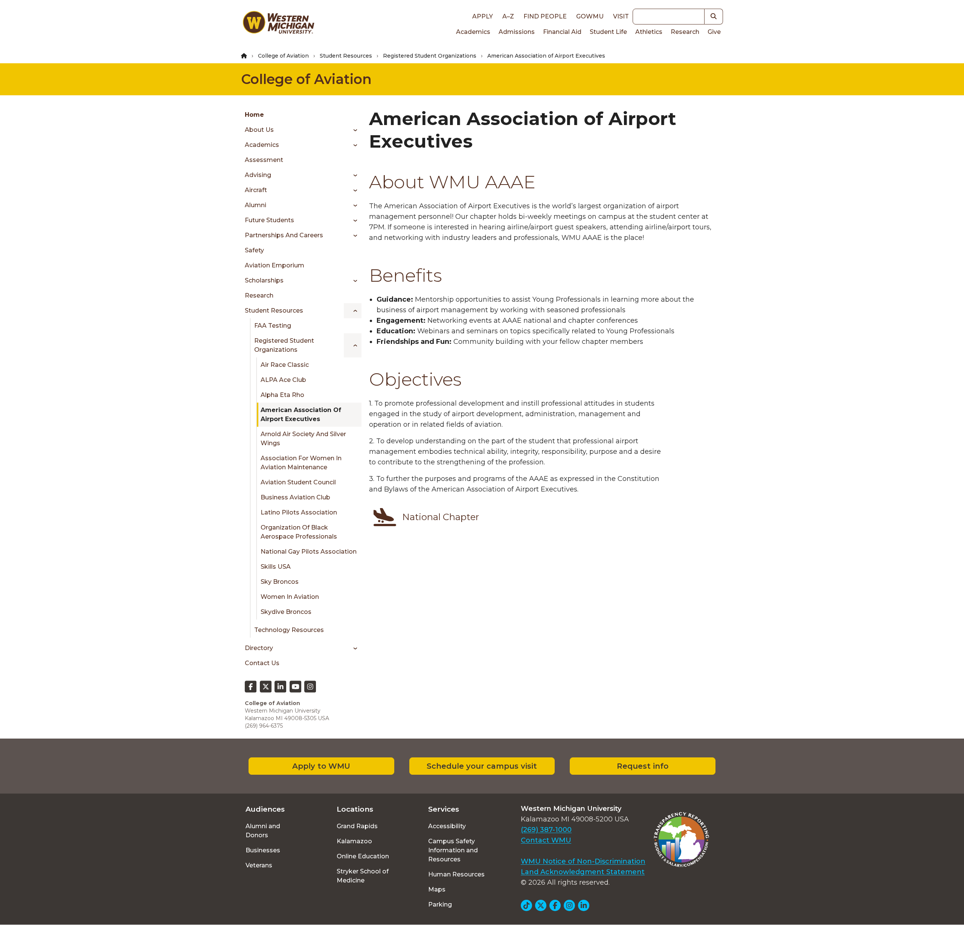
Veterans (259, 865)
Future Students (269, 220)
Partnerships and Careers (284, 235)
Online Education (363, 856)
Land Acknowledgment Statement (583, 872)
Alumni (255, 205)
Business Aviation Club (295, 497)
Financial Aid (562, 31)
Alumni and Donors (263, 831)
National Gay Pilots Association (309, 551)
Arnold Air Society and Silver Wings (303, 438)
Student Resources (346, 55)
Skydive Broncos (286, 611)
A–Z (508, 16)
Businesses (263, 850)
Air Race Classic (285, 364)
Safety (254, 250)
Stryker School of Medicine (363, 876)
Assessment (264, 159)
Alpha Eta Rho (282, 394)
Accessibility (447, 826)
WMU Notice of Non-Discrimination (583, 861)
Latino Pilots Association (299, 512)
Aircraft (256, 190)
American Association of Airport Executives (301, 414)
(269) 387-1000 (546, 830)
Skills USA (276, 566)
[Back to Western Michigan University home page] (278, 24)
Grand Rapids (357, 826)
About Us (259, 129)
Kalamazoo (354, 841)
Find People (545, 16)
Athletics (648, 31)
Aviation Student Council (298, 482)
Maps (436, 889)
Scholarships (264, 280)
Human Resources (456, 874)
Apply (482, 16)
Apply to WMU (321, 766)
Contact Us (262, 663)
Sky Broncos (280, 581)
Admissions (517, 31)
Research (685, 31)
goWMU (590, 16)
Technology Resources (289, 629)
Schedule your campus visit (482, 766)
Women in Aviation (290, 596)
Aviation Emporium (274, 265)
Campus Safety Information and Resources (453, 850)
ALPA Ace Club (283, 379)
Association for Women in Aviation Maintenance (301, 463)
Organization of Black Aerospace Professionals (299, 532)
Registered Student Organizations (429, 55)
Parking (440, 904)
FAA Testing (272, 325)
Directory (259, 648)
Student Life (608, 31)
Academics (473, 31)
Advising (258, 175)
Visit (621, 16)
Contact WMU (546, 840)
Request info (642, 766)
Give (714, 31)
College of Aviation (283, 55)
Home (254, 114)
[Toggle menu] (353, 129)
